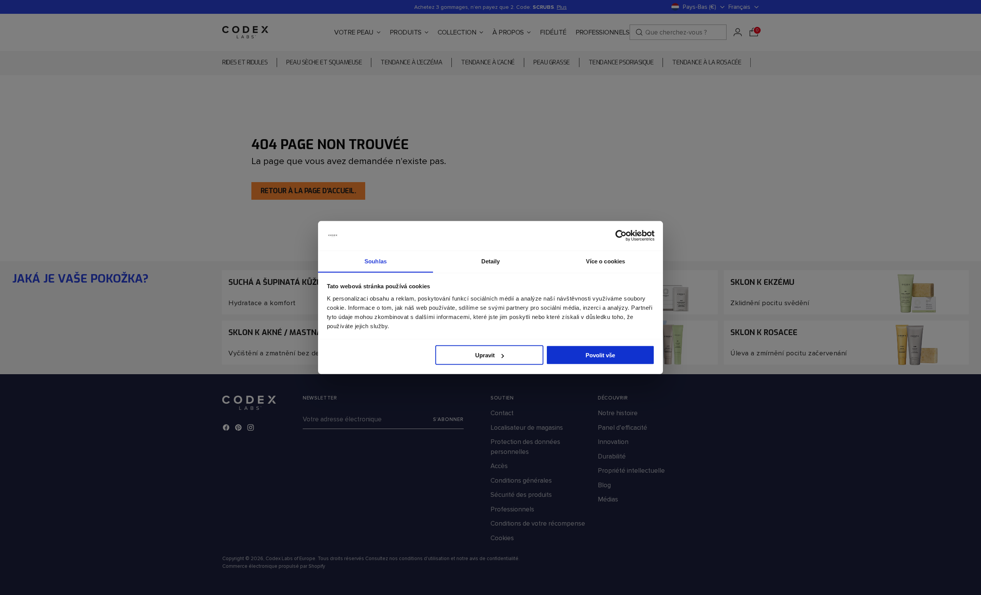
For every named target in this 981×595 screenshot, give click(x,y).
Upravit (485, 355)
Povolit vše (600, 355)
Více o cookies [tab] (605, 261)
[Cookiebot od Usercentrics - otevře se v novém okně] (621, 236)
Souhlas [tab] (375, 261)
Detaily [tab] (490, 261)
